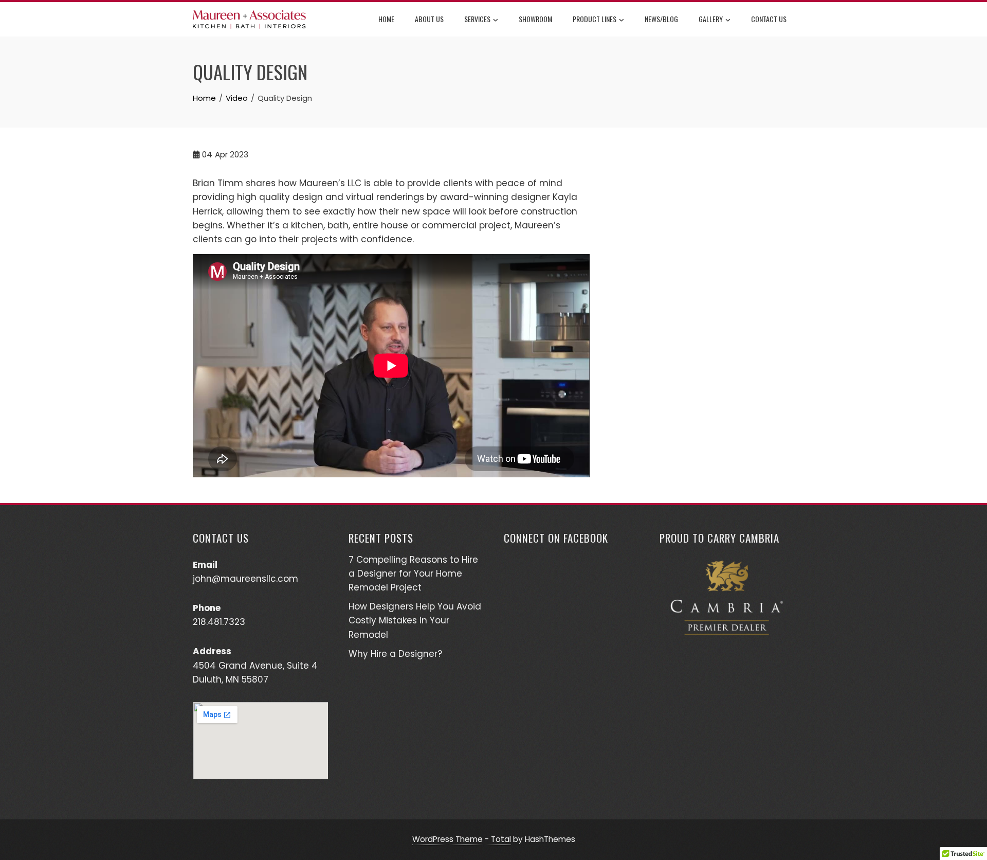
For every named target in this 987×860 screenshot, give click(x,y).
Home (386, 18)
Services (477, 18)
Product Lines (594, 18)
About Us (429, 18)
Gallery (711, 18)
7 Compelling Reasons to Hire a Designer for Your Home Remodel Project (413, 573)
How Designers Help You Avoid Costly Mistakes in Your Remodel (415, 620)
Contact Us (769, 18)
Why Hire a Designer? (395, 654)
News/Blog (661, 18)
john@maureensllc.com (245, 578)
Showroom (535, 18)
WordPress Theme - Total (461, 839)
